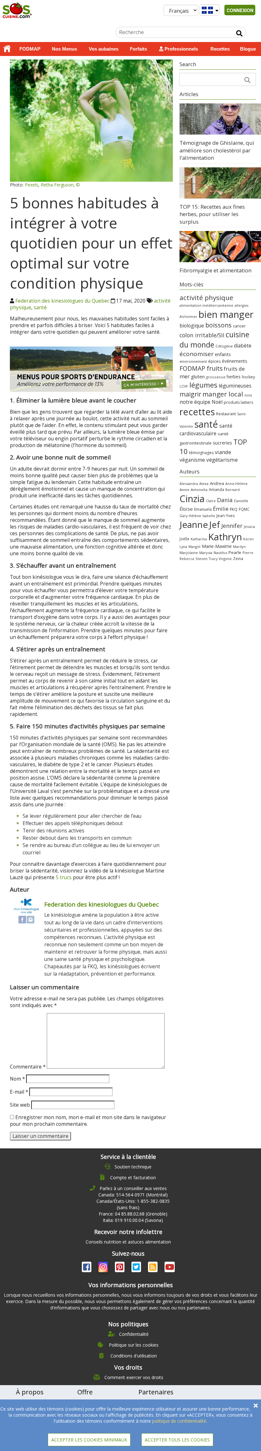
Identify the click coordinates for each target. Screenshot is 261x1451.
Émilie (221, 508)
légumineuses (235, 385)
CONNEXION (240, 10)
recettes (197, 411)
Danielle (241, 500)
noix (248, 395)
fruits (214, 368)
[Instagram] (30, 919)
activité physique (206, 297)
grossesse (215, 377)
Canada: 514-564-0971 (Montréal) (133, 1195)
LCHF (184, 386)
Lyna (183, 546)
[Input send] (239, 33)
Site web (20, 1105)
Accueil (7, 49)
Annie (184, 489)
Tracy (213, 559)
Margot (194, 546)
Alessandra (189, 483)
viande (223, 452)
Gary (183, 515)
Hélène (195, 515)
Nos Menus (64, 49)
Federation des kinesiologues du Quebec (62, 301)
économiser (197, 354)
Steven (201, 558)
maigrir (190, 394)
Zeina (238, 558)
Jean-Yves (225, 515)
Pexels (31, 185)
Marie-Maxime (217, 546)
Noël (217, 402)
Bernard (232, 489)
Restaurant (226, 414)
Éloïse (186, 509)
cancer (239, 326)
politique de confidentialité (179, 1421)
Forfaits (138, 49)
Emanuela (203, 509)
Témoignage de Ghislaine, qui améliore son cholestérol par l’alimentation (217, 150)
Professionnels (180, 49)
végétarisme (222, 459)
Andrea (217, 483)
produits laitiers (238, 402)
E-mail (19, 1092)
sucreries (222, 442)
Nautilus (220, 552)
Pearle (235, 552)
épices (214, 361)
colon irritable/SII (202, 335)
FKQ (233, 509)
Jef (214, 524)
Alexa (203, 483)
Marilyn (239, 546)
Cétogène (224, 346)
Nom (17, 1079)
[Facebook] (22, 919)
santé (40, 307)
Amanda (216, 489)
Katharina (199, 538)
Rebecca (187, 558)
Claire (211, 500)
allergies (241, 305)
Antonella (199, 489)
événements (234, 361)
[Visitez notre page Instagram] (103, 1268)
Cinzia (192, 498)
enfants (223, 354)
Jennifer (232, 525)
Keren (248, 539)
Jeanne (194, 524)
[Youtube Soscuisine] (170, 1268)
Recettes (220, 49)
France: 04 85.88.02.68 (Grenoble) (133, 1214)
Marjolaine (189, 552)
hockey (248, 377)
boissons (218, 325)
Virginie (225, 558)
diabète (242, 345)
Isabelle (208, 516)
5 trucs (64, 877)
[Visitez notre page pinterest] (120, 1268)
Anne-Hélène (236, 483)
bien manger (226, 314)
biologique (192, 325)
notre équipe (195, 401)
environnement (193, 361)
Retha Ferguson (57, 185)
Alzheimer (188, 316)
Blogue (248, 49)
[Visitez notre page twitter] (136, 1268)
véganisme (192, 459)
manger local (222, 393)
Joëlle (184, 538)
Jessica (249, 526)
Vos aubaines (103, 49)
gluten (198, 376)
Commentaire (28, 1066)
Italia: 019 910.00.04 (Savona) (133, 1220)
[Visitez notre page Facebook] (87, 1268)
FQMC (244, 509)
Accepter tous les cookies (177, 1440)
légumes (203, 384)
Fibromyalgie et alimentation (215, 270)
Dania (225, 500)
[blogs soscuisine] (153, 1268)
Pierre (248, 552)
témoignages (201, 452)
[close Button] (255, 1405)
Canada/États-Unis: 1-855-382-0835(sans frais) (133, 1204)
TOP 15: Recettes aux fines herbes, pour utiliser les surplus (212, 214)
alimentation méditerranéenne (206, 305)
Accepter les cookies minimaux (89, 1440)
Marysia (205, 552)
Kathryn (225, 536)
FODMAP (29, 49)
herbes (234, 377)
